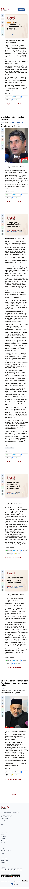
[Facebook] (5, 869)
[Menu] (26, 9)
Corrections (3, 842)
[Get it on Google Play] (15, 875)
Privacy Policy (4, 858)
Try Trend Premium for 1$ (14, 104)
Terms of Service (4, 856)
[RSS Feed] (21, 869)
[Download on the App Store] (5, 875)
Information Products (6, 850)
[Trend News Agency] (5, 807)
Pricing (2, 848)
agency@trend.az (4, 820)
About (2, 834)
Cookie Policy (4, 862)
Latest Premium (4, 829)
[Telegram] (15, 869)
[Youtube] (11, 869)
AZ (14, 884)
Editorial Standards (5, 840)
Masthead (3, 836)
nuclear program (9, 447)
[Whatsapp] (2, 869)
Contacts (3, 838)
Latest (2, 826)
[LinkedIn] (18, 869)
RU (17, 884)
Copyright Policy (4, 860)
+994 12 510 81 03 (4, 818)
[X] (8, 869)
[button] (2, 16)
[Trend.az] (5, 9)
